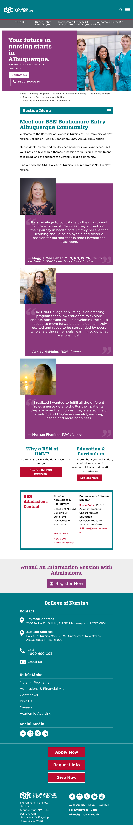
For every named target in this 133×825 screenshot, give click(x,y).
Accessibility (77, 805)
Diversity (75, 814)
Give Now (66, 777)
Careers (26, 707)
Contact (103, 805)
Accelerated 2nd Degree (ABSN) (80, 24)
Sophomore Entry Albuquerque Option (43, 97)
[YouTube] (102, 796)
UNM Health (91, 814)
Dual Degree (43, 24)
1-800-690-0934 (28, 81)
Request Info (66, 764)
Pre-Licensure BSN (100, 93)
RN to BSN (21, 22)
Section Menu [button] (37, 110)
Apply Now (66, 752)
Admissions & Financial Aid (42, 688)
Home (23, 93)
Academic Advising (35, 713)
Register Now (68, 583)
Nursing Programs (39, 93)
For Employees (78, 809)
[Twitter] (38, 733)
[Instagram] (30, 733)
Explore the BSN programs (40, 472)
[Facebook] (23, 733)
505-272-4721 (62, 533)
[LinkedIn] (45, 733)
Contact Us (19, 75)
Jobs (94, 809)
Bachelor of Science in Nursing (69, 93)
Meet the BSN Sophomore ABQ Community (46, 100)
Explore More (89, 477)
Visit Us (26, 701)
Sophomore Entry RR (109, 22)
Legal (91, 805)
